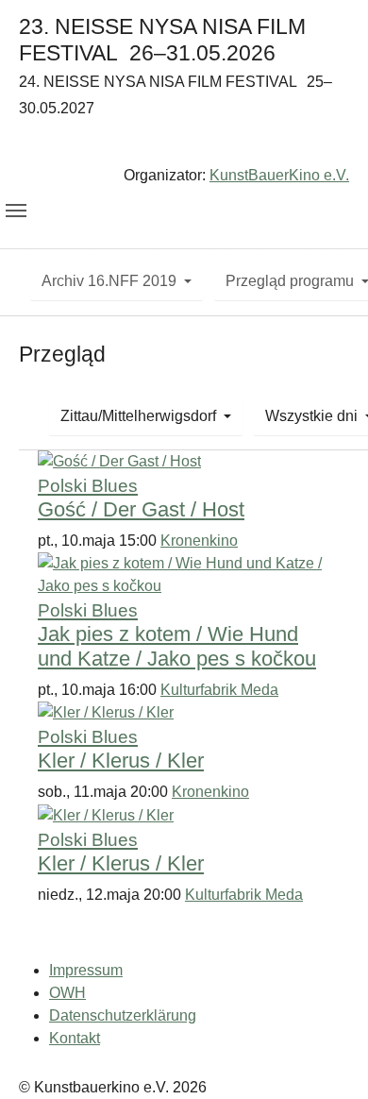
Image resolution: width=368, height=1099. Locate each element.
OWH (67, 993)
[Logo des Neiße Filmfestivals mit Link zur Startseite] (184, 145)
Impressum (86, 970)
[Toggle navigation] (16, 210)
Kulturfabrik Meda (219, 690)
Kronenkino (199, 541)
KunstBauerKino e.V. (279, 175)
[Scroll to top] (326, 1057)
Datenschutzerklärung (122, 1015)
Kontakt (74, 1038)
